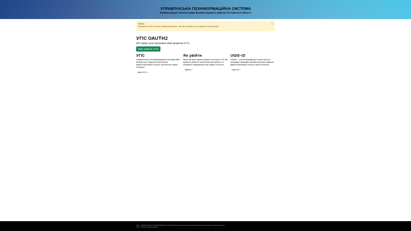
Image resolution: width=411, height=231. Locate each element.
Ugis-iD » (236, 70)
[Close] (272, 24)
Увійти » (188, 70)
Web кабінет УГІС (148, 49)
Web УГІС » (143, 72)
